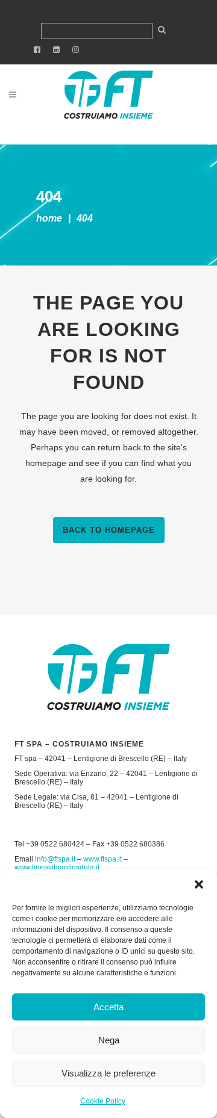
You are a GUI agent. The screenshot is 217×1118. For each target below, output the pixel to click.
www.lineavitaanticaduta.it (56, 867)
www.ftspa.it (102, 859)
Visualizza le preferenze (108, 1073)
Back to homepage (109, 530)
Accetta (108, 1007)
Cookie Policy (102, 1101)
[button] (199, 884)
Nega (108, 1040)
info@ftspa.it (55, 859)
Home (49, 218)
